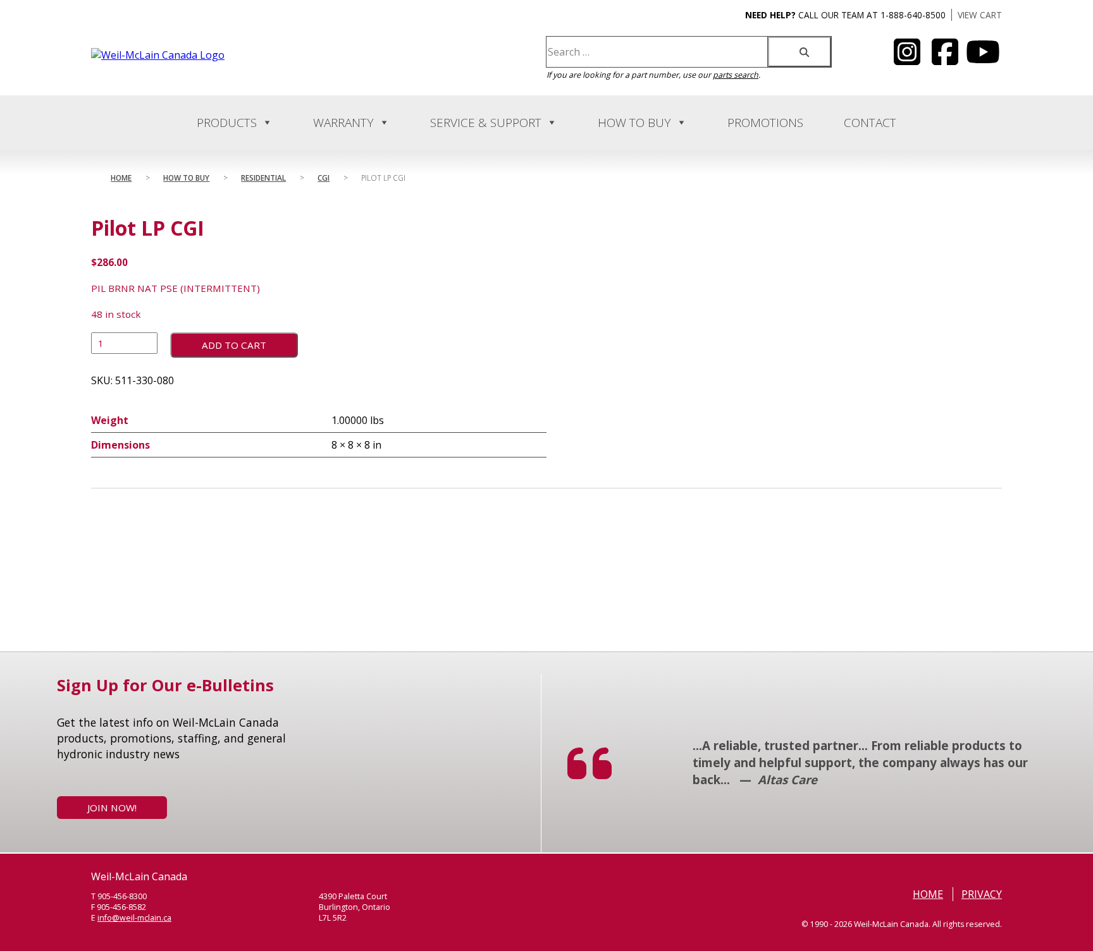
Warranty (343, 122)
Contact (870, 122)
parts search (735, 75)
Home (121, 178)
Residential (263, 178)
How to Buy (634, 122)
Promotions (765, 122)
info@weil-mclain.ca (134, 917)
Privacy (981, 894)
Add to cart (234, 345)
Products (227, 122)
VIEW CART (980, 15)
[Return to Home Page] (158, 55)
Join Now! (112, 807)
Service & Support (485, 122)
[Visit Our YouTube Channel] (907, 59)
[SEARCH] (799, 52)
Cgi (324, 178)
